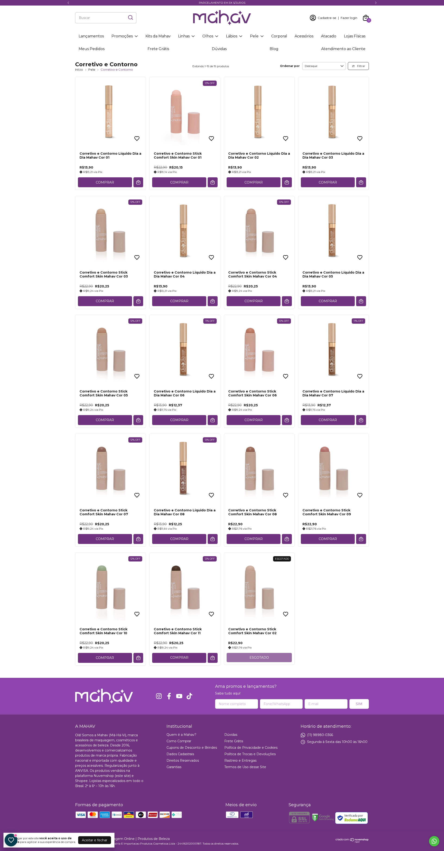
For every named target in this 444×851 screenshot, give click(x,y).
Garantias (173, 767)
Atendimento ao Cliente (343, 49)
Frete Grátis (158, 49)
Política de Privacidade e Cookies (251, 747)
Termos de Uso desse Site (245, 767)
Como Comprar (178, 741)
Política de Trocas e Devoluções (250, 754)
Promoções (122, 36)
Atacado (328, 36)
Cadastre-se (327, 18)
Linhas (184, 36)
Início (79, 69)
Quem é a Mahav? (181, 735)
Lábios (231, 36)
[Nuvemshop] (352, 842)
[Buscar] (130, 17)
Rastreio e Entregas (240, 760)
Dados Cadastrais (180, 754)
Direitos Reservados (182, 760)
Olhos (207, 36)
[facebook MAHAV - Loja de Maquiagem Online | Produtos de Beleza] (169, 696)
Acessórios (304, 36)
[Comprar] (212, 658)
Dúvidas (219, 49)
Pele (254, 36)
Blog (274, 49)
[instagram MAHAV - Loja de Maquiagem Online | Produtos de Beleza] (159, 696)
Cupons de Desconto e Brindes (191, 747)
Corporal (279, 36)
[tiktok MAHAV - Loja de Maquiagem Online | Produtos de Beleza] (189, 696)
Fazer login (349, 18)
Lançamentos (91, 36)
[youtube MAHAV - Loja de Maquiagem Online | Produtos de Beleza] (179, 696)
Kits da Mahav (158, 36)
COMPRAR (105, 182)
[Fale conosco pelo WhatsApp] (434, 841)
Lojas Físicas (354, 36)
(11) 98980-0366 (320, 735)
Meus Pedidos (92, 49)
